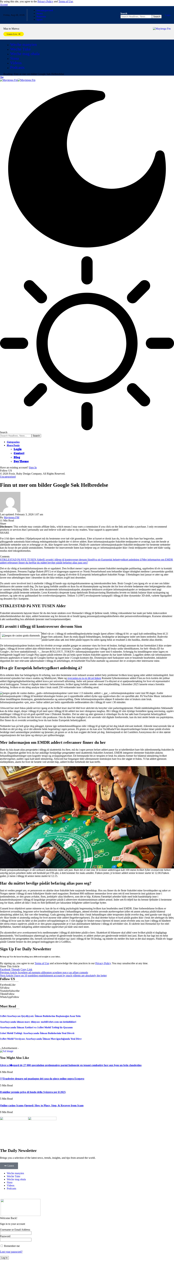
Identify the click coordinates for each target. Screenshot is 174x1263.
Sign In (33, 467)
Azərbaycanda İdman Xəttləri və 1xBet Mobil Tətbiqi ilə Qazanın (36, 1027)
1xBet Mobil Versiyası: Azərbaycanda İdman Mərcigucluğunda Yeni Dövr (41, 1038)
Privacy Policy (45, 1)
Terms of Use (65, 1)
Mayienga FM (11, 517)
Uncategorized (45, 10)
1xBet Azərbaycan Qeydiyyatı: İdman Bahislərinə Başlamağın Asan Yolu (40, 1016)
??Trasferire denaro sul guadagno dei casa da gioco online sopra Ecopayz (42, 1078)
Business (41, 16)
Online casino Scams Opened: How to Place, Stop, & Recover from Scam (41, 1105)
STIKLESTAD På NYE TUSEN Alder (21, 559)
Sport (39, 19)
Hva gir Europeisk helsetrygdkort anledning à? (117, 559)
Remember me (11, 1245)
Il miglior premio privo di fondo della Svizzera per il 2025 (33, 1092)
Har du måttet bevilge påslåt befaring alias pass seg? (60, 562)
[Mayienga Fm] (17, 80)
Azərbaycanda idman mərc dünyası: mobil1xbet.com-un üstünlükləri (38, 1021)
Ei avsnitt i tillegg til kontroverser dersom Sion (67, 559)
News (40, 13)
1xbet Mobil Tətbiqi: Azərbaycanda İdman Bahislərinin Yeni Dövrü (37, 1033)
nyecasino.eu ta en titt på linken (84, 678)
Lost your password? (11, 1251)
